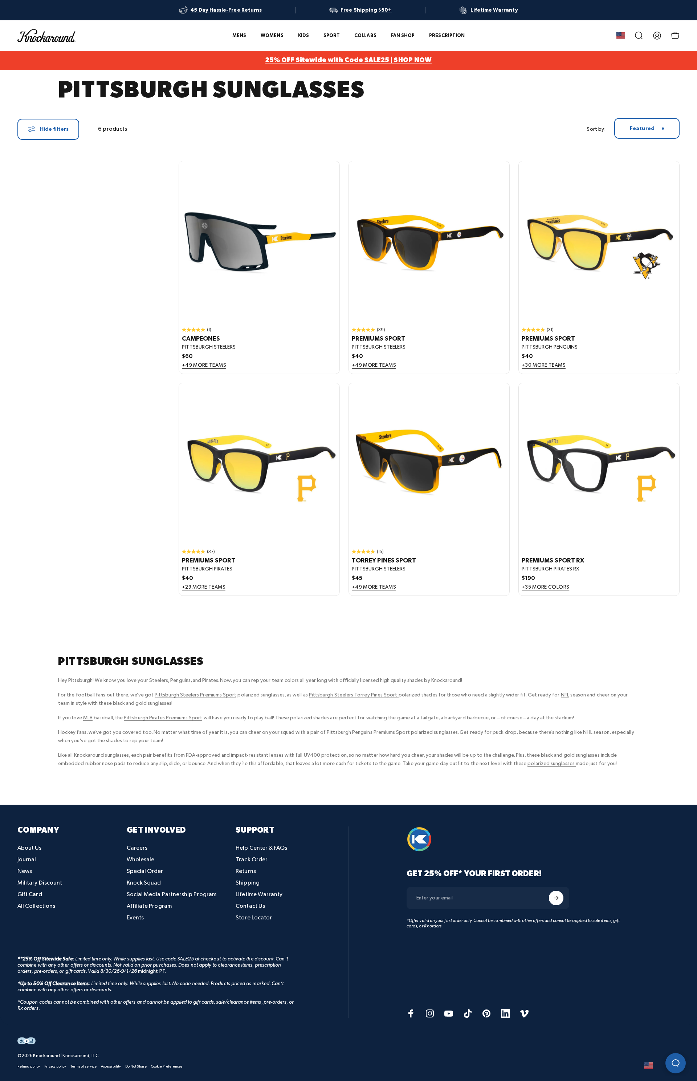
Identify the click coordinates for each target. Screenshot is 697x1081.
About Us (29, 848)
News (24, 871)
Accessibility (111, 1066)
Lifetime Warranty (259, 894)
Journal (26, 859)
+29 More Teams (203, 587)
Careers (137, 848)
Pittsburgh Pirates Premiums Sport (163, 718)
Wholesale (141, 859)
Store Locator (254, 917)
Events (135, 917)
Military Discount (39, 882)
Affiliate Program (149, 906)
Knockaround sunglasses (101, 755)
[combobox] (647, 128)
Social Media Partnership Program (171, 894)
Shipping (248, 882)
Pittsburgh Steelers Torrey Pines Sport (354, 695)
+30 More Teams (544, 365)
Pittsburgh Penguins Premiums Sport (368, 732)
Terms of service (83, 1066)
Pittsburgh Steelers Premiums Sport (195, 695)
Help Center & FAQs (261, 848)
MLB (88, 718)
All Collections (36, 906)
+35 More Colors (545, 587)
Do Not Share (136, 1066)
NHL (587, 732)
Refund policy (28, 1066)
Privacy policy (55, 1066)
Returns (246, 871)
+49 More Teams (204, 365)
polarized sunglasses (551, 763)
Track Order (252, 859)
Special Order (145, 871)
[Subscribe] (556, 898)
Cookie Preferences (166, 1066)
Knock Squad (144, 882)
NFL (565, 695)
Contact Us (250, 906)
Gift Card (29, 894)
